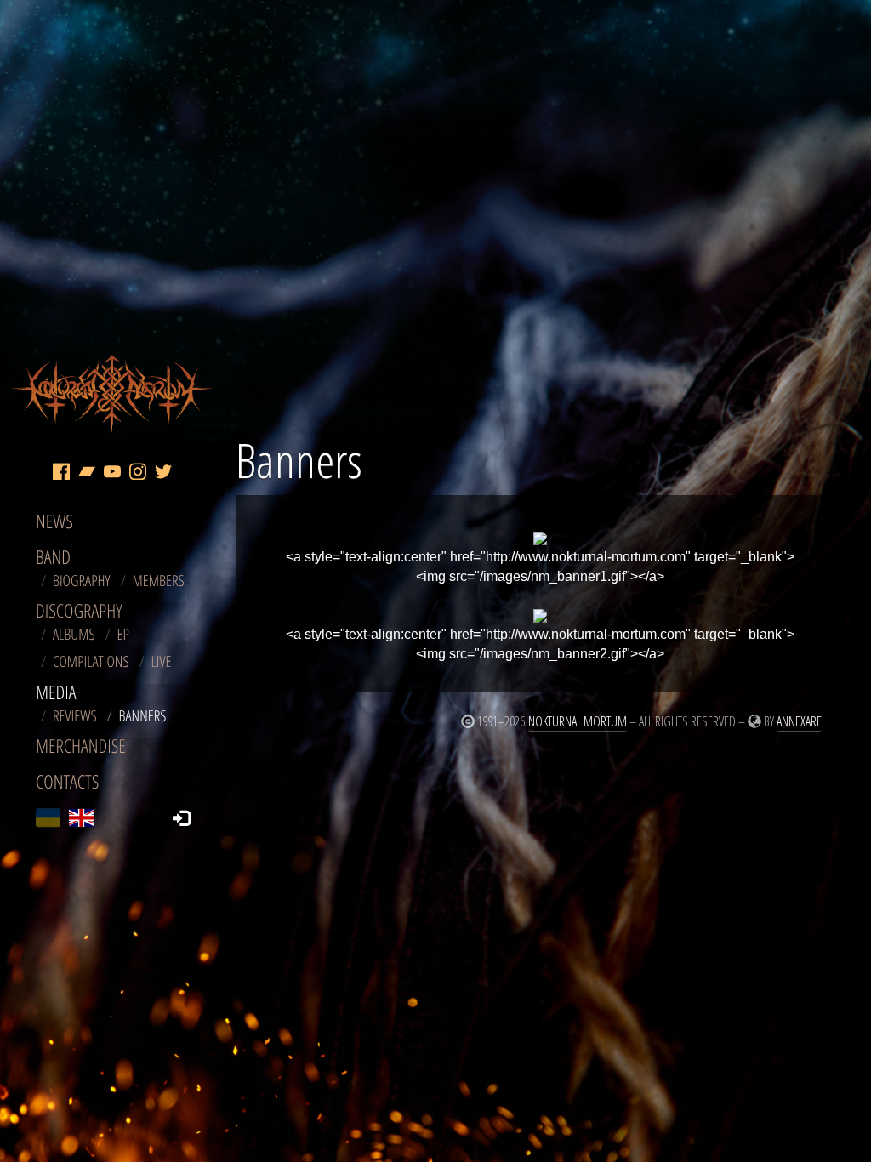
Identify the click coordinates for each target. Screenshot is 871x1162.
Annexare (799, 721)
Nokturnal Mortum (577, 721)
